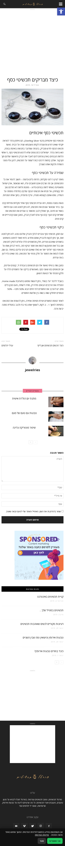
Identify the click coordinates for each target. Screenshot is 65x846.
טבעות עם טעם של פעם (24, 413)
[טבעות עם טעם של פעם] (55, 416)
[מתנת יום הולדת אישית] (55, 402)
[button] (61, 11)
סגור (42, 840)
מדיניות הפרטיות (42, 834)
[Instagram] (41, 826)
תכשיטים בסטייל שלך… (51, 610)
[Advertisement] (32, 42)
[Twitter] (32, 826)
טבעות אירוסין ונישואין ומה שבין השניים (43, 637)
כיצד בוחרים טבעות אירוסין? (48, 651)
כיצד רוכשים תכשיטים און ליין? (50, 345)
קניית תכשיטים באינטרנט (50, 596)
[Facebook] (49, 826)
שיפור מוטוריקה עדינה (24, 427)
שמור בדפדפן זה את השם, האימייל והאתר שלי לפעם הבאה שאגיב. (33, 511)
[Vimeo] (24, 826)
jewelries (32, 370)
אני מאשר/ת (54, 840)
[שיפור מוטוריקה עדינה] (55, 431)
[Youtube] (16, 826)
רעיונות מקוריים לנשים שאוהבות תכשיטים (41, 624)
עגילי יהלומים (7, 345)
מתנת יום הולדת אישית (24, 398)
